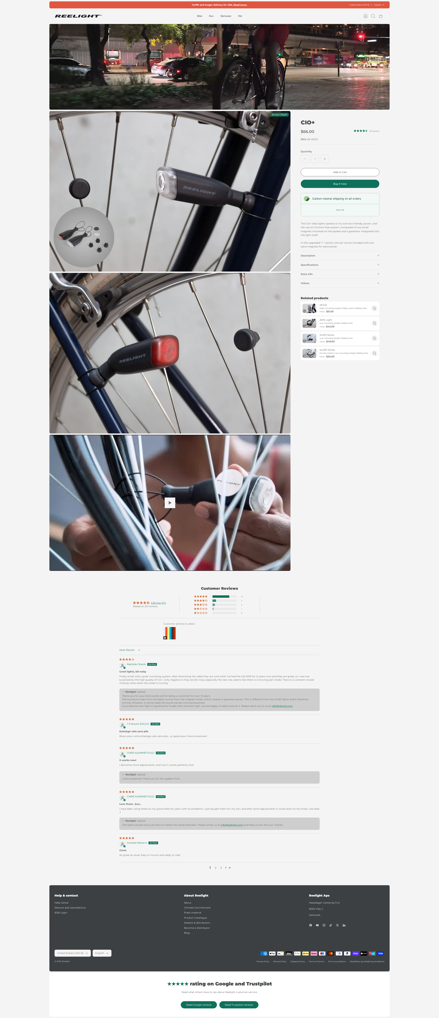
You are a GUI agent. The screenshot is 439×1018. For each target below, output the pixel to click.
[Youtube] (317, 925)
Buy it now (340, 183)
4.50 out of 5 (158, 602)
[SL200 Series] (309, 353)
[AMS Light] (309, 323)
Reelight (66, 961)
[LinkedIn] (344, 925)
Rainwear (226, 16)
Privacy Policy (263, 961)
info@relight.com (282, 706)
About (187, 902)
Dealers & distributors (197, 922)
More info (340, 210)
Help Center (62, 902)
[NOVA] (309, 308)
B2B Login (61, 912)
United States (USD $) (359, 5)
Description (308, 255)
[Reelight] (78, 16)
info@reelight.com (232, 824)
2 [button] (215, 867)
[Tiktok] (330, 925)
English (377, 5)
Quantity (306, 151)
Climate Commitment (197, 907)
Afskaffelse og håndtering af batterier (367, 961)
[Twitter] (337, 925)
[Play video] (170, 503)
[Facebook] (310, 925)
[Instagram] (324, 925)
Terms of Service (316, 961)
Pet (240, 16)
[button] (201, 596)
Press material (192, 912)
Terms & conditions (337, 961)
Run (211, 16)
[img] (126, 659)
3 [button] (221, 867)
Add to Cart (340, 172)
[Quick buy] (374, 308)
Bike (199, 16)
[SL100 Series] (309, 338)
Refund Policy (279, 961)
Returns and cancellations (70, 907)
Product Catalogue (195, 917)
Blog (187, 932)
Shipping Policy (297, 961)
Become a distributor (197, 927)
